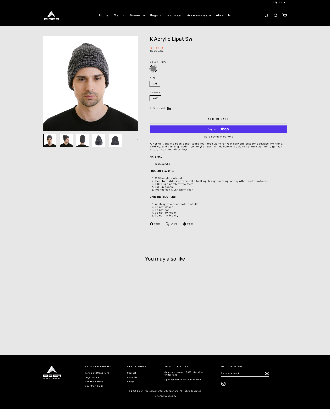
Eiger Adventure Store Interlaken (182, 380)
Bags (154, 15)
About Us (223, 15)
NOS (154, 84)
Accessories (197, 15)
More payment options (218, 137)
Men (118, 15)
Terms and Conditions (97, 373)
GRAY (153, 68)
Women (135, 15)
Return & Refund (94, 382)
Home (104, 15)
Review (131, 382)
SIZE (153, 78)
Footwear (174, 15)
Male (155, 98)
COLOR (158, 62)
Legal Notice (92, 378)
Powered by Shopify (165, 396)
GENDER (155, 93)
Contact (131, 373)
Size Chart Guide (94, 386)
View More (72, 325)
